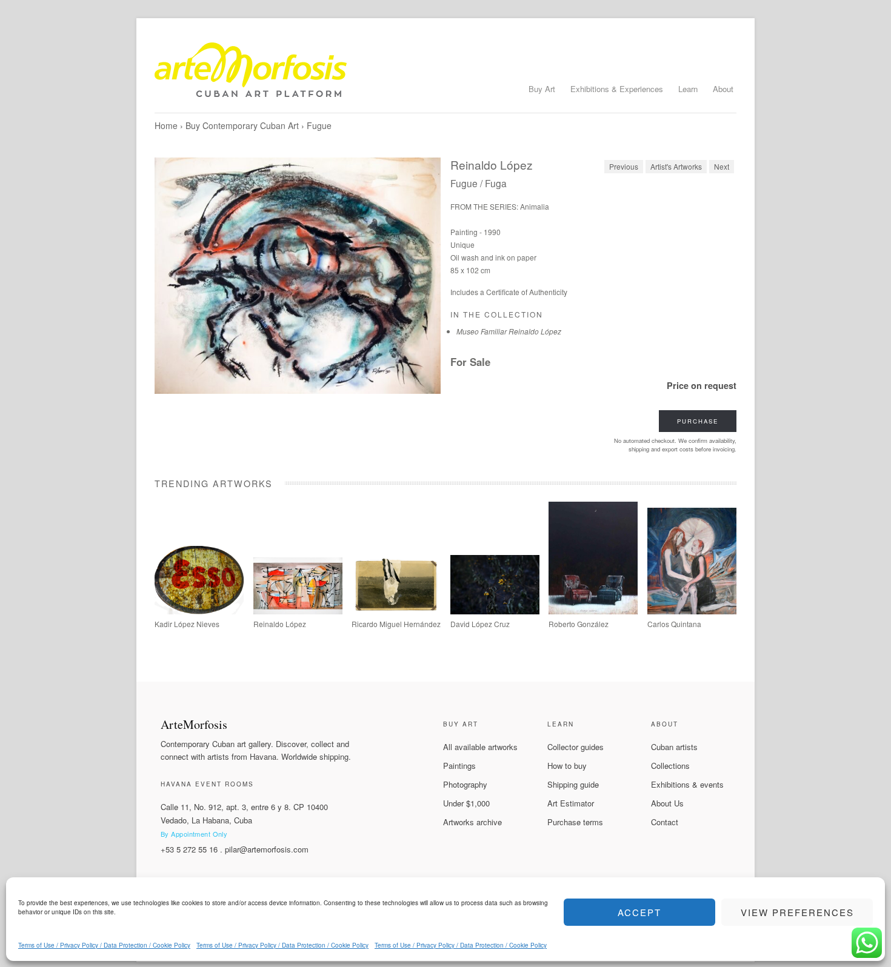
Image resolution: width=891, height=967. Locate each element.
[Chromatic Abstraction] (297, 611)
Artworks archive (472, 822)
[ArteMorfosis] (445, 74)
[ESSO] (199, 611)
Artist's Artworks (676, 166)
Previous (623, 166)
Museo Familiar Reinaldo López (508, 331)
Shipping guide (573, 784)
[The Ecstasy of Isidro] (396, 611)
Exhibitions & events (687, 784)
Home (166, 125)
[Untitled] (494, 611)
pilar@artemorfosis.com (267, 849)
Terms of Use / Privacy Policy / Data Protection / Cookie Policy (104, 945)
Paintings (459, 765)
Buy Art (542, 89)
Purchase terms (575, 822)
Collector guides (575, 747)
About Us (667, 803)
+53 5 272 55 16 (189, 849)
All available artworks (480, 747)
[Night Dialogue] (593, 611)
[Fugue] (298, 276)
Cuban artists (674, 747)
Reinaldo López (491, 164)
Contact (664, 822)
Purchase (697, 421)
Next (721, 166)
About (723, 89)
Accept (639, 912)
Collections (670, 765)
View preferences (797, 912)
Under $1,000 (466, 803)
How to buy (567, 765)
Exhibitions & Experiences (616, 89)
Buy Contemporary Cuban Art (242, 125)
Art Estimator (570, 803)
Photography (465, 784)
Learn (688, 89)
